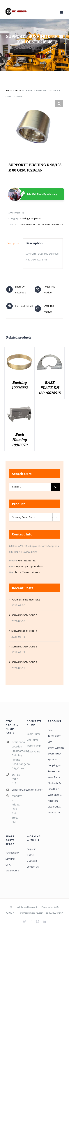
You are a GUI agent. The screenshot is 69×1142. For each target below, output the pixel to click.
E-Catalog (32, 860)
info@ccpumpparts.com (31, 912)
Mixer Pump (13, 870)
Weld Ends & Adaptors (54, 797)
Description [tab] (12, 243)
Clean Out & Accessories (54, 809)
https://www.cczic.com (27, 572)
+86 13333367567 (27, 560)
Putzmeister (12, 852)
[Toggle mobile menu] (61, 13)
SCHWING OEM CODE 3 (24, 646)
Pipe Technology (54, 733)
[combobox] (34, 517)
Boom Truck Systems (54, 756)
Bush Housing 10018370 (19, 439)
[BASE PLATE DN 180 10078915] (50, 351)
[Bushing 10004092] (19, 351)
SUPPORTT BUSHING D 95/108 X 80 (45, 224)
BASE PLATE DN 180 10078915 (49, 387)
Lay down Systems (55, 744)
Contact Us (33, 866)
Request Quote (31, 851)
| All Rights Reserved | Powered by (33, 906)
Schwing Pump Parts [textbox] (32, 517)
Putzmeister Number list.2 (25, 599)
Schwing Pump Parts (31, 218)
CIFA (8, 864)
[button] (59, 103)
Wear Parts (54, 777)
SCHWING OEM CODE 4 (24, 631)
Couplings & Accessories (54, 768)
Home (13, 48)
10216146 (20, 224)
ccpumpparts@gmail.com (30, 566)
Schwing (10, 858)
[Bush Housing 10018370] (19, 403)
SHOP (23, 48)
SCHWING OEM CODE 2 (24, 662)
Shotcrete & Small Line (54, 786)
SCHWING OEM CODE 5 (24, 615)
